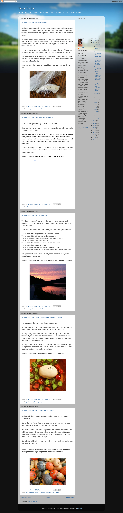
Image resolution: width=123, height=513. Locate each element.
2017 (94, 125)
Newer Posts (26, 498)
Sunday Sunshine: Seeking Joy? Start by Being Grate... (97, 77)
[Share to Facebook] (59, 106)
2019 (94, 120)
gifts (27, 206)
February (97, 114)
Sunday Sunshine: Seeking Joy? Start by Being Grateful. (42, 317)
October (96, 93)
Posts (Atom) (33, 501)
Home (48, 498)
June (96, 104)
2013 (94, 135)
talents (42, 206)
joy (32, 402)
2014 (94, 132)
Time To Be (26, 8)
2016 (94, 128)
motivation (42, 492)
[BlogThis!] (55, 106)
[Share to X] (57, 106)
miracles (41, 309)
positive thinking (50, 492)
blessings (28, 109)
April (95, 109)
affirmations (29, 492)
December (97, 44)
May (95, 107)
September (97, 96)
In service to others (34, 206)
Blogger (79, 508)
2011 (94, 139)
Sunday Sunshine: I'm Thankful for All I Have (37, 410)
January (96, 118)
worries (47, 109)
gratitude (38, 109)
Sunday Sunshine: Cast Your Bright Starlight (37, 117)
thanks (57, 492)
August (96, 99)
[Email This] (53, 106)
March (96, 111)
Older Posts (69, 498)
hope (42, 109)
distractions (35, 309)
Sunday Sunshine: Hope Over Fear (34, 22)
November (97, 48)
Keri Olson (83, 48)
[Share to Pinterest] (60, 106)
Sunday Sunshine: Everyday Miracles (35, 215)
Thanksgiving (38, 402)
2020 (94, 42)
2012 (94, 137)
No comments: (46, 106)
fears (33, 109)
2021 (94, 40)
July (95, 102)
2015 (94, 130)
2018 (94, 123)
